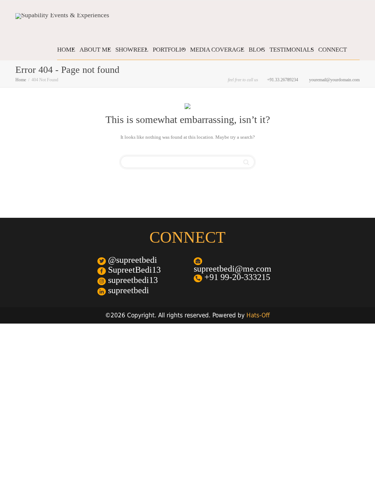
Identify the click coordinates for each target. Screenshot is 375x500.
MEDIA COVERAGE (217, 49)
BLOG (257, 49)
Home (20, 79)
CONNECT (332, 49)
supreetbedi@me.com (232, 268)
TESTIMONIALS (292, 49)
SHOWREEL (131, 49)
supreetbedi (127, 290)
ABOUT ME (95, 49)
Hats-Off (258, 315)
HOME (66, 49)
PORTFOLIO (169, 49)
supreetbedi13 (132, 280)
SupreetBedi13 (133, 270)
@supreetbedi (131, 260)
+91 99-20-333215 (236, 277)
